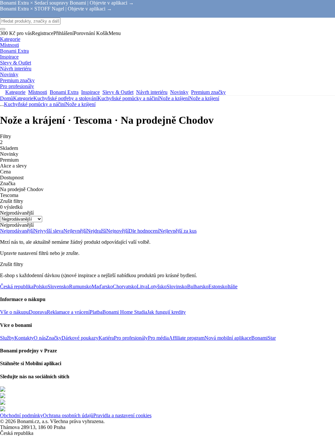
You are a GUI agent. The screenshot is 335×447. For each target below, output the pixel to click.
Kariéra (106, 338)
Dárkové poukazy (80, 338)
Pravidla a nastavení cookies (122, 415)
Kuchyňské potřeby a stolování (65, 98)
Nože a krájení (204, 98)
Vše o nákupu (14, 312)
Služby (7, 338)
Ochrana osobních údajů (68, 415)
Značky (54, 338)
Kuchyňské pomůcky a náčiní (128, 98)
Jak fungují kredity (166, 312)
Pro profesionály (131, 338)
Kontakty (24, 338)
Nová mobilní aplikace (227, 338)
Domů (6, 98)
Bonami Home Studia (124, 312)
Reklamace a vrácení (68, 312)
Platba (96, 312)
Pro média (158, 338)
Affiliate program (186, 338)
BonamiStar (263, 338)
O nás (40, 338)
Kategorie (23, 98)
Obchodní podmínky (21, 415)
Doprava (38, 312)
